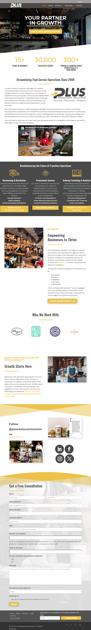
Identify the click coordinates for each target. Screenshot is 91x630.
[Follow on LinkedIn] (59, 449)
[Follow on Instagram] (59, 458)
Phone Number (15, 510)
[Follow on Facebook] (69, 449)
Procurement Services (45, 208)
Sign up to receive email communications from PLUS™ (30, 599)
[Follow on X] (69, 458)
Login (32, 613)
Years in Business (16, 548)
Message (12, 565)
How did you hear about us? (20, 588)
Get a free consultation (45, 31)
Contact (79, 5)
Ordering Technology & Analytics (76, 209)
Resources (68, 5)
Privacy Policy (15, 618)
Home (44, 5)
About (51, 5)
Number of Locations (17, 534)
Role (11, 526)
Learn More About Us (62, 301)
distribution (62, 262)
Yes (12, 559)
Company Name (15, 518)
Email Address (15, 502)
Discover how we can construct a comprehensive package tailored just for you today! (23, 394)
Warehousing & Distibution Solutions (14, 209)
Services (58, 5)
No (12, 562)
